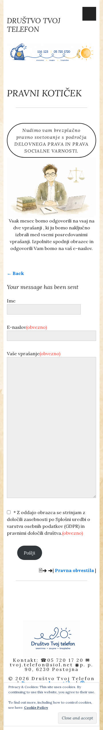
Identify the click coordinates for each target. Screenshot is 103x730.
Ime (11, 301)
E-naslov (27, 327)
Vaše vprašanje (33, 353)
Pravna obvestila (74, 570)
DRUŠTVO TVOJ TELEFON (33, 25)
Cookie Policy (36, 707)
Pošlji (29, 553)
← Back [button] (15, 273)
